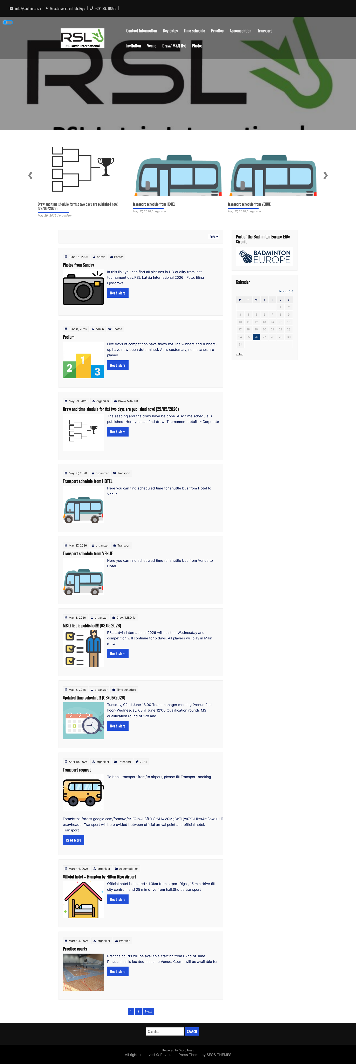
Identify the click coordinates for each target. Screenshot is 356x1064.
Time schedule (194, 30)
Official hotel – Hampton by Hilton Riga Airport (99, 876)
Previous (30, 175)
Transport (265, 30)
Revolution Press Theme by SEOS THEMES (195, 1055)
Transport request (77, 769)
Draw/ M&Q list (174, 45)
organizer (102, 401)
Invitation (133, 45)
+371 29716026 (105, 8)
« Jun (239, 354)
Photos (197, 45)
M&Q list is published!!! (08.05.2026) (253, 204)
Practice (217, 30)
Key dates (170, 30)
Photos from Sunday (78, 264)
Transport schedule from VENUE (154, 204)
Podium (68, 337)
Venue (151, 45)
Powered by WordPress (178, 1050)
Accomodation (240, 30)
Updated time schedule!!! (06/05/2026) (94, 697)
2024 (143, 761)
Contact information (141, 30)
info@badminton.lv (27, 8)
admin (101, 257)
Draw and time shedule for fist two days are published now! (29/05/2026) (121, 409)
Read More (117, 292)
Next (325, 175)
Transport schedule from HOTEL (59, 204)
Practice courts (75, 948)
